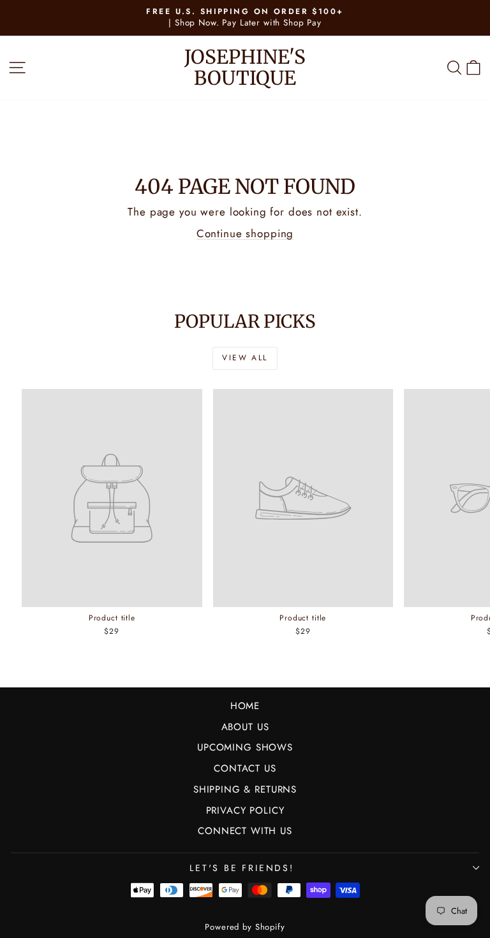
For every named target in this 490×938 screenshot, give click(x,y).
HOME (245, 706)
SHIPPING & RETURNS (245, 789)
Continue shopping (245, 233)
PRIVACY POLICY (245, 810)
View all (244, 357)
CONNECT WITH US (245, 831)
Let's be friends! (241, 867)
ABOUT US (245, 727)
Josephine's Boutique (245, 67)
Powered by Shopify (245, 927)
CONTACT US (245, 768)
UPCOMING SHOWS (245, 747)
